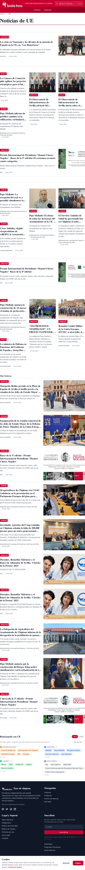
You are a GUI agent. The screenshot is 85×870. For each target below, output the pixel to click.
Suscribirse (64, 832)
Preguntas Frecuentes (52, 847)
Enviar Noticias (49, 850)
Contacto (5, 838)
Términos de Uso (8, 832)
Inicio (2, 14)
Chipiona (37, 10)
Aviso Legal (6, 835)
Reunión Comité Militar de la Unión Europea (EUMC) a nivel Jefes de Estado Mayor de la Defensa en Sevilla (70, 332)
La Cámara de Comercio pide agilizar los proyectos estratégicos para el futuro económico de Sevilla (13, 82)
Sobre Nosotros (7, 820)
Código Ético (6, 823)
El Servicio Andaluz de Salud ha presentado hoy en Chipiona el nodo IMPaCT (70, 220)
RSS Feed (47, 802)
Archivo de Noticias (51, 799)
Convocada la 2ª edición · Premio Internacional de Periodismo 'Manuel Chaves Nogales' (18, 701)
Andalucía (47, 10)
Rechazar (66, 863)
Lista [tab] (75, 736)
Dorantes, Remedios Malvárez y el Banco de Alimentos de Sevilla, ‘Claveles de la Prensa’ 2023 (20, 562)
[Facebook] (3, 809)
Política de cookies (15, 867)
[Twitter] (7, 809)
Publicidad (48, 844)
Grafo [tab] (81, 736)
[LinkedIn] (15, 809)
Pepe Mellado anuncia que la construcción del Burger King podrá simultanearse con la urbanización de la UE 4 (20, 668)
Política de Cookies (8, 829)
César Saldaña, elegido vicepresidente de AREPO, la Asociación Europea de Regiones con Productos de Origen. (13, 234)
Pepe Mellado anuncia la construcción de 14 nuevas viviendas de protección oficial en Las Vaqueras (13, 309)
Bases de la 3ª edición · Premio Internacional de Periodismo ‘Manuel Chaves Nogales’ (19, 458)
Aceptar (78, 863)
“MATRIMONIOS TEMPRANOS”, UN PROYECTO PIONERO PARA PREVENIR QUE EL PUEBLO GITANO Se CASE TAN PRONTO (42, 333)
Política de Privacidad (10, 826)
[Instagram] (11, 809)
